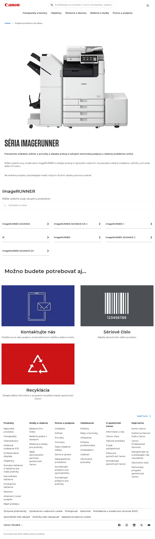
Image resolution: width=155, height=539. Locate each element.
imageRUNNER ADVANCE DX (25, 250)
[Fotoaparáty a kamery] (48, 13)
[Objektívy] (62, 13)
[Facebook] (119, 525)
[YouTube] (149, 525)
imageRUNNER (77, 237)
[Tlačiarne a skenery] (88, 13)
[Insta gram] (126, 525)
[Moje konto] (147, 5)
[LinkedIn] (134, 525)
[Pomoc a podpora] (133, 13)
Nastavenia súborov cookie (76, 517)
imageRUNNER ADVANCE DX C (77, 224)
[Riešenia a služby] (110, 13)
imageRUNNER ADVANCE (25, 224)
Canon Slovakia (12, 525)
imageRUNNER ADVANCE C (129, 237)
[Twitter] (141, 525)
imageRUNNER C (129, 224)
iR (25, 237)
